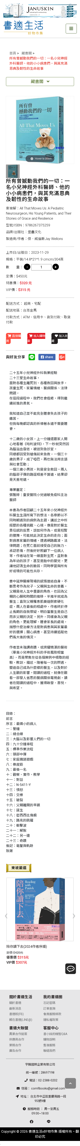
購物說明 (49, 1039)
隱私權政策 (50, 1020)
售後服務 (49, 1045)
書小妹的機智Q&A (55, 1034)
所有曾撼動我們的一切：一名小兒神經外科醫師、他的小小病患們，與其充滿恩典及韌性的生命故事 (38, 63)
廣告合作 (15, 1051)
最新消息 (15, 1008)
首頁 (12, 53)
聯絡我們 (49, 1051)
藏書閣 (27, 53)
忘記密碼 (49, 1003)
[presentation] (6, 915)
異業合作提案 (18, 1034)
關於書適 (15, 1003)
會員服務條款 (52, 1014)
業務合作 (15, 1045)
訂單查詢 (49, 1008)
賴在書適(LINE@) (20, 1020)
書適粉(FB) (16, 1014)
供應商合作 (16, 1039)
